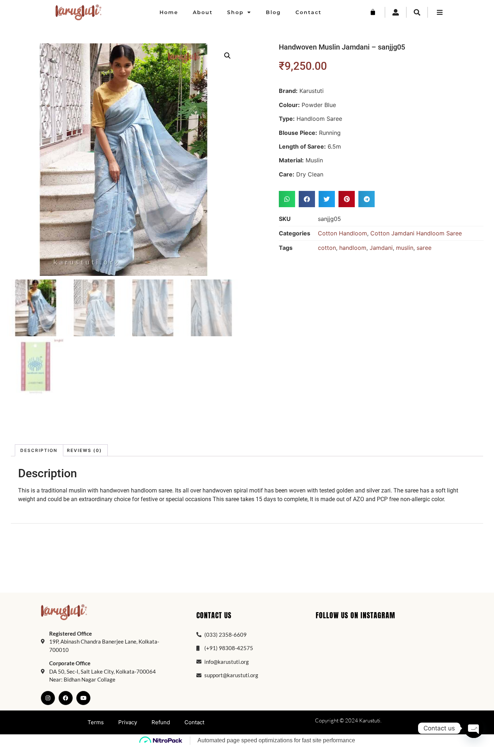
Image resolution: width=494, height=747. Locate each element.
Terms (96, 722)
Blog (273, 12)
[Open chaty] (474, 728)
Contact (308, 12)
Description (39, 450)
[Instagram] (48, 698)
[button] (227, 55)
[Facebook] (66, 698)
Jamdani (381, 247)
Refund (161, 722)
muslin (404, 247)
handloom (352, 247)
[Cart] (373, 12)
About (203, 12)
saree (424, 247)
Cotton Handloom (342, 233)
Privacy (127, 722)
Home (168, 12)
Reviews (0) (84, 450)
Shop (235, 12)
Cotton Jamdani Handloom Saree (416, 233)
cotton (327, 247)
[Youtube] (83, 698)
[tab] (39, 450)
